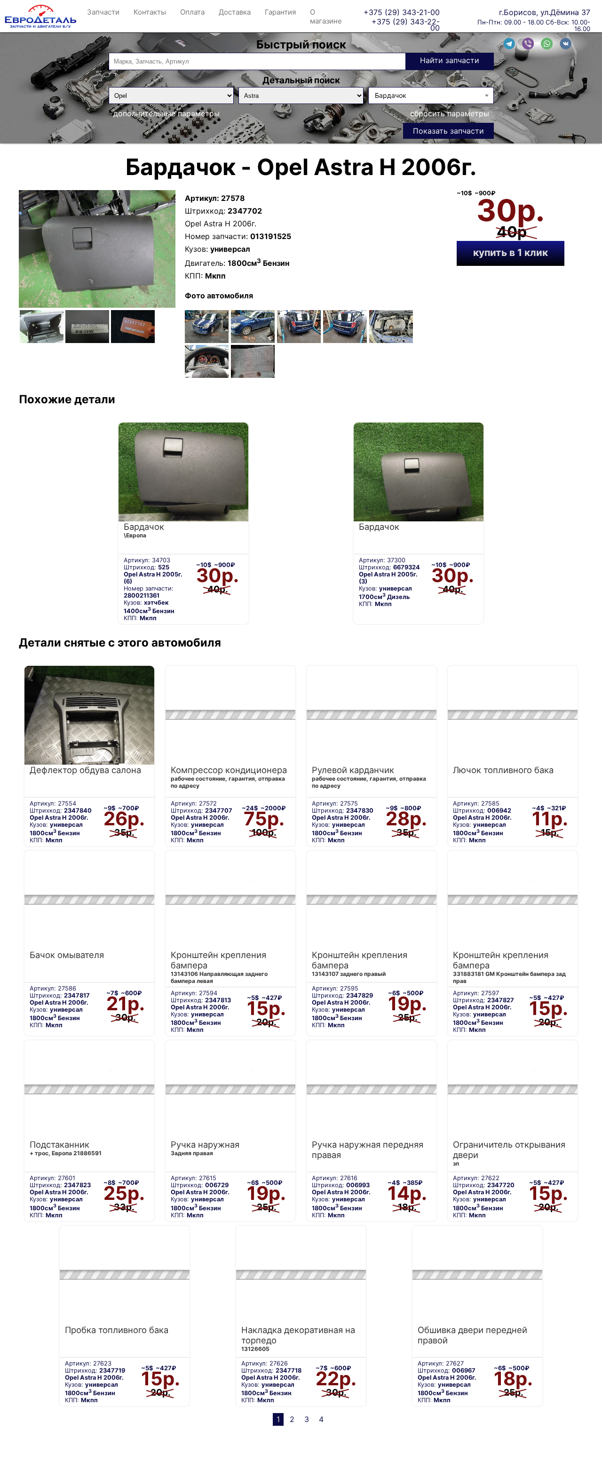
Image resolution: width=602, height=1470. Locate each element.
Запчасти (103, 12)
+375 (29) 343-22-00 (406, 21)
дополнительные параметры (166, 113)
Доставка (235, 12)
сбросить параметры (449, 113)
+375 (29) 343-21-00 (402, 12)
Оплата (192, 12)
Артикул (201, 198)
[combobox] (430, 95)
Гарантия (280, 12)
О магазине (326, 16)
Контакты (150, 12)
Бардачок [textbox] (390, 95)
